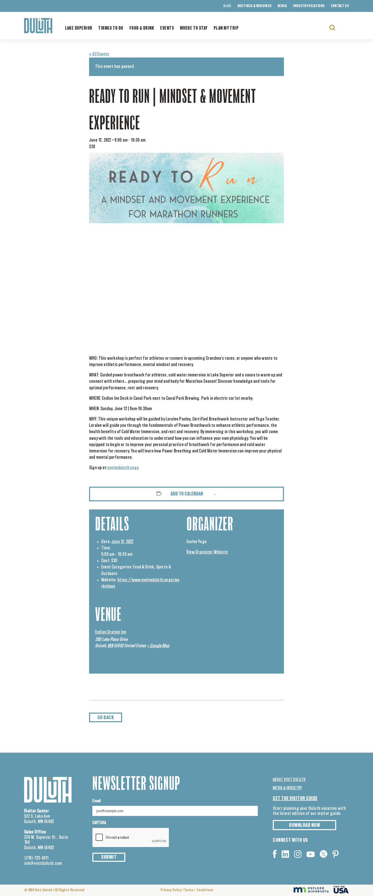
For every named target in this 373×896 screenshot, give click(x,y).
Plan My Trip (226, 28)
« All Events (99, 54)
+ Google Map (158, 646)
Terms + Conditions (198, 890)
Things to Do (110, 28)
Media (282, 6)
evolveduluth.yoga (123, 468)
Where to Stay (194, 28)
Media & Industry (287, 788)
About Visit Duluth (289, 780)
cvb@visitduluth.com (43, 863)
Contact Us (340, 6)
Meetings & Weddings (255, 6)
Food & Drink (141, 28)
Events (167, 28)
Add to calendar (187, 494)
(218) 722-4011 (36, 858)
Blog (227, 6)
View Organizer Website (207, 552)
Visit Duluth (44, 890)
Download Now (304, 825)
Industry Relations (309, 6)
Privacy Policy (171, 890)
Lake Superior (78, 28)
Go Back (105, 717)
